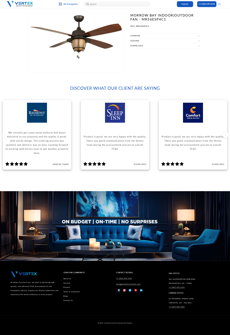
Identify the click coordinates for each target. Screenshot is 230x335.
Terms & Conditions (71, 292)
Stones (123, 43)
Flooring (124, 39)
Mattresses (125, 22)
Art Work (95, 17)
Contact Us (68, 300)
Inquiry (185, 4)
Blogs (65, 296)
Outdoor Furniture (72, 48)
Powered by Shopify (125, 323)
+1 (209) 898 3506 (177, 307)
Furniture (67, 43)
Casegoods (68, 39)
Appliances (68, 17)
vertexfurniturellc (110, 323)
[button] (166, 35)
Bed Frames (125, 17)
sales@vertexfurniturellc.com (128, 284)
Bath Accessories (99, 39)
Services (66, 283)
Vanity (94, 43)
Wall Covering (98, 22)
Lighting (67, 26)
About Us (67, 279)
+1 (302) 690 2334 (207, 4)
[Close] (87, 4)
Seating (66, 52)
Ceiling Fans (68, 22)
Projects (66, 287)
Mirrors (95, 48)
